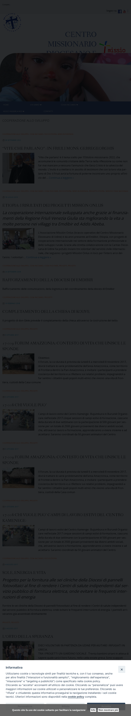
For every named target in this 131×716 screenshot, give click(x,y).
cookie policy (76, 696)
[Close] (121, 669)
